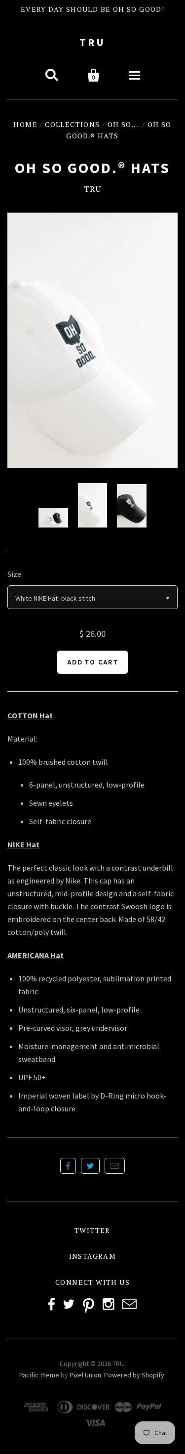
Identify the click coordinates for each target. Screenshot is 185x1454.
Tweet (90, 1166)
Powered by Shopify (134, 1374)
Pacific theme (39, 1374)
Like (68, 1166)
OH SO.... (124, 124)
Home (25, 124)
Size (14, 574)
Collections (72, 124)
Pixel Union (85, 1374)
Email (115, 1166)
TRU (92, 42)
